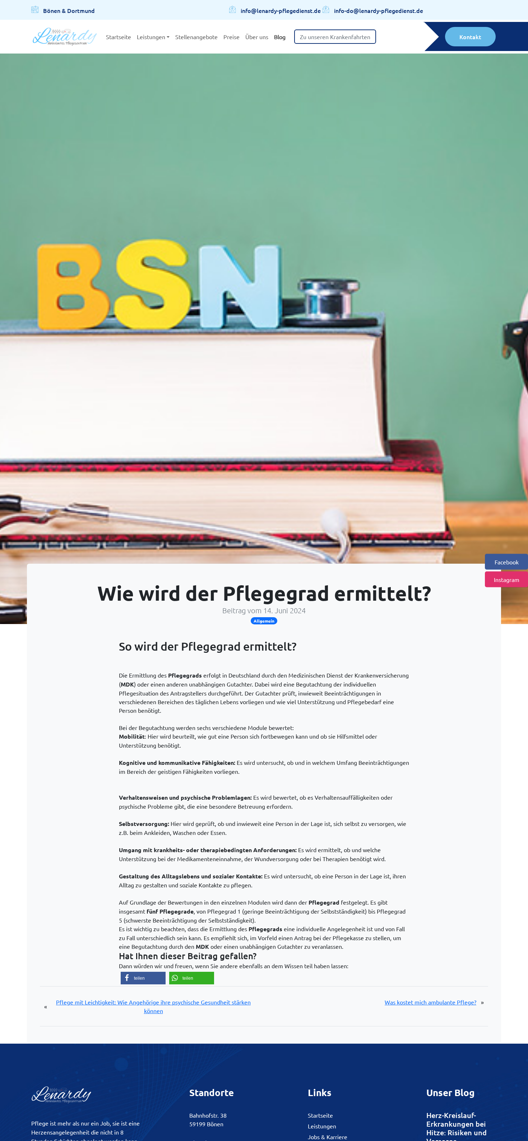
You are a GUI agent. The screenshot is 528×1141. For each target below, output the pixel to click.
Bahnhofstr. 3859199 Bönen (208, 1119)
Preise (231, 36)
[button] (143, 978)
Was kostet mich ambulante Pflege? (430, 1002)
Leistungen (151, 36)
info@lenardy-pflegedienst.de (281, 10)
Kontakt (470, 37)
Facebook (507, 561)
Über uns (256, 36)
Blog (280, 36)
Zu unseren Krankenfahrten (335, 36)
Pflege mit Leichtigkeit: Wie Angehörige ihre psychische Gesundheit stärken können (153, 1006)
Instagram (506, 579)
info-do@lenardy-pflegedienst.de (378, 10)
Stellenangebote (196, 36)
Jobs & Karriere (327, 1136)
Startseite (118, 36)
